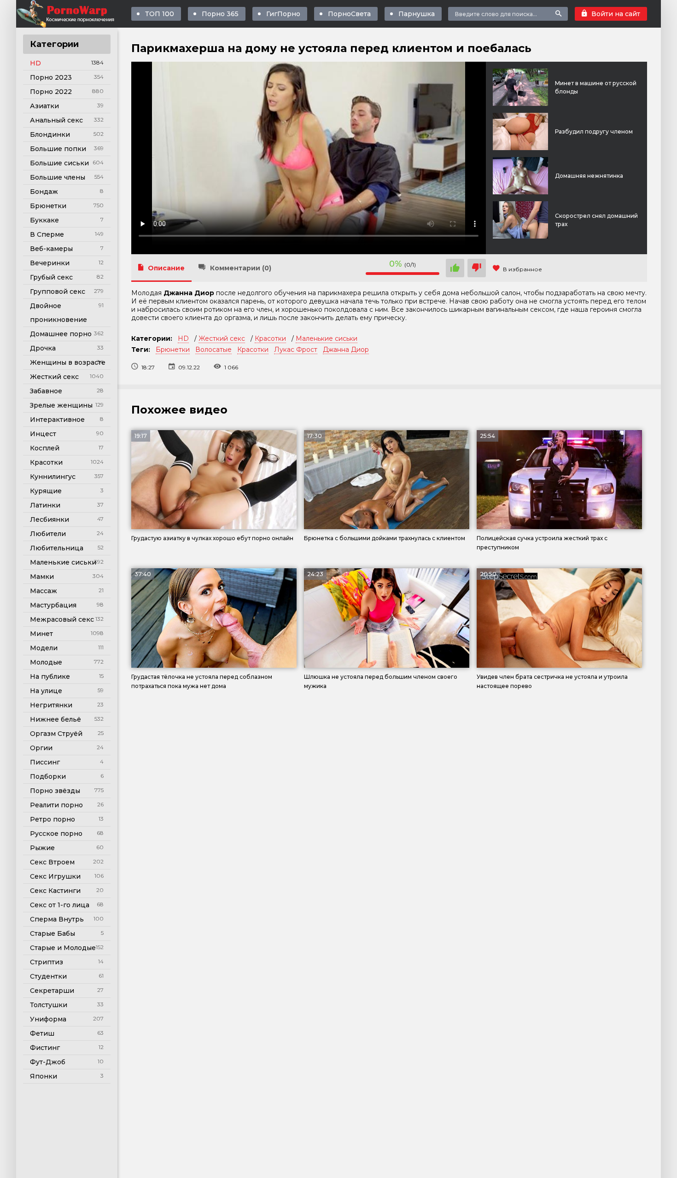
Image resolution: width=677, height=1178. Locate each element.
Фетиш (42, 1033)
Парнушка (416, 14)
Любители (48, 534)
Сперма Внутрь (57, 919)
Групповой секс (57, 291)
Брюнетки (48, 206)
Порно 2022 (51, 91)
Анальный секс (56, 120)
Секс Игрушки (55, 876)
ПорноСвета (349, 14)
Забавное (46, 391)
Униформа (48, 1019)
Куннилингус (53, 476)
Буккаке (44, 220)
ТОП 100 (159, 14)
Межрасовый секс (62, 619)
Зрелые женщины (61, 405)
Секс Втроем (52, 862)
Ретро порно (52, 819)
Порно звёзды (55, 791)
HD (35, 63)
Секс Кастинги (55, 890)
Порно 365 (220, 14)
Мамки (42, 576)
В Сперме (47, 234)
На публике (50, 676)
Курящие (46, 491)
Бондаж (44, 191)
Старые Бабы (52, 933)
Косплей (44, 448)
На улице (46, 691)
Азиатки (44, 106)
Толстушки (48, 1005)
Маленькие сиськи (63, 562)
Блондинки (50, 134)
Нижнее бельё (55, 719)
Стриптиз (46, 962)
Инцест (43, 434)
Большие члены (57, 177)
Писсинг (45, 762)
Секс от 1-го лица (59, 905)
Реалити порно (56, 805)
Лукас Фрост (295, 349)
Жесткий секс (54, 377)
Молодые (46, 662)
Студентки (48, 976)
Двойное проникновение (58, 313)
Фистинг (45, 1048)
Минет (41, 634)
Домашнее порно (61, 334)
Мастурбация (53, 605)
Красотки (46, 462)
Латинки (45, 505)
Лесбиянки (49, 519)
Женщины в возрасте (67, 362)
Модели (44, 648)
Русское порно (56, 833)
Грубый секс (51, 277)
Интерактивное (57, 419)
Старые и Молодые (63, 948)
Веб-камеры (51, 249)
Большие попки (58, 149)
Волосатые (213, 349)
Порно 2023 (51, 77)
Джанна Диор (346, 349)
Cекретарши (52, 990)
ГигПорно (283, 14)
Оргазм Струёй (56, 733)
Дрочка (43, 348)
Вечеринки (50, 263)
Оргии (41, 748)
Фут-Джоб (47, 1062)
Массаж (43, 591)
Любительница (56, 548)
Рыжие (42, 848)
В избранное (522, 269)
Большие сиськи (59, 163)
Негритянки (51, 705)
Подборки (48, 776)
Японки (43, 1076)
